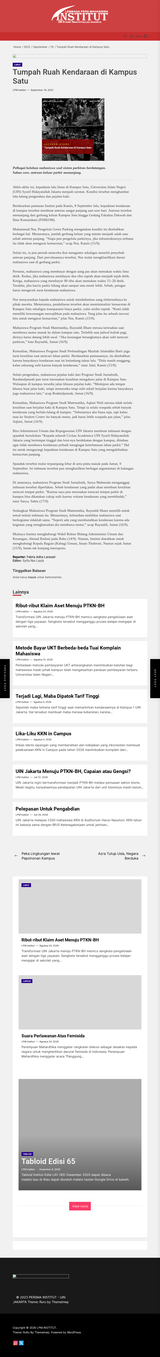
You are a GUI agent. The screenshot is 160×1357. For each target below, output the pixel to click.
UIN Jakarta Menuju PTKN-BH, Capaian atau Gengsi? (73, 771)
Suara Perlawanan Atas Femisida (53, 1035)
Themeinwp (60, 1302)
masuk (32, 577)
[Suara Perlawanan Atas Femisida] (80, 1002)
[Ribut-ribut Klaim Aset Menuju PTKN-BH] (80, 906)
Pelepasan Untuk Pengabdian (48, 809)
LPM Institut (19, 90)
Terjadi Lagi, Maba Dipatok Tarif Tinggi (57, 696)
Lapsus (27, 981)
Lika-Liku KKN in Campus (43, 733)
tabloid (27, 1154)
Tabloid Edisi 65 (48, 1161)
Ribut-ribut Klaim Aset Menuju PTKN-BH (60, 605)
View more (80, 1206)
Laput (17, 65)
